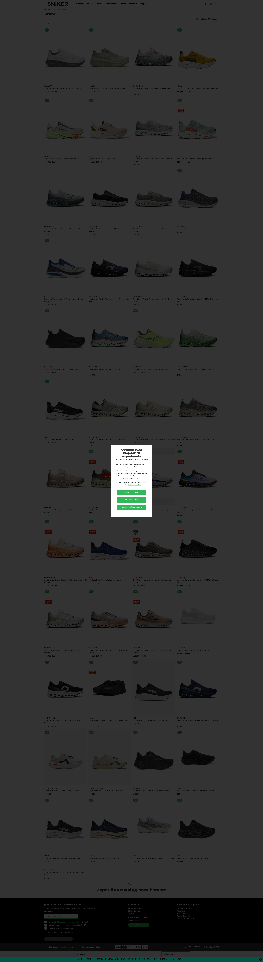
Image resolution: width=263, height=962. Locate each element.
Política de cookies (134, 485)
